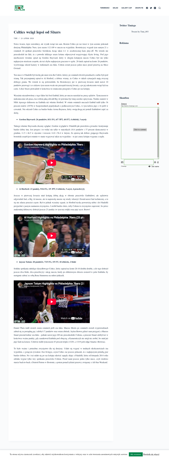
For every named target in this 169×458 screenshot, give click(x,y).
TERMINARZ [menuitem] (104, 8)
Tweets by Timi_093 (140, 31)
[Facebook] (147, 8)
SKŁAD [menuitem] (115, 8)
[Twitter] (151, 8)
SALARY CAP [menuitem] (126, 8)
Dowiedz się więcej (151, 454)
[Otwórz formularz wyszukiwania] (160, 8)
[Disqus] (61, 403)
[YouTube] (155, 8)
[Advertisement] (140, 70)
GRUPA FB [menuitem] (139, 8)
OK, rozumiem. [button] (135, 454)
